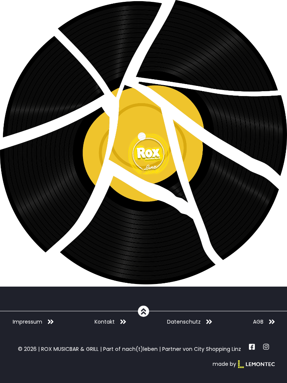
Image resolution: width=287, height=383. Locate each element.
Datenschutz (184, 321)
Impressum (27, 321)
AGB (258, 321)
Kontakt (105, 321)
